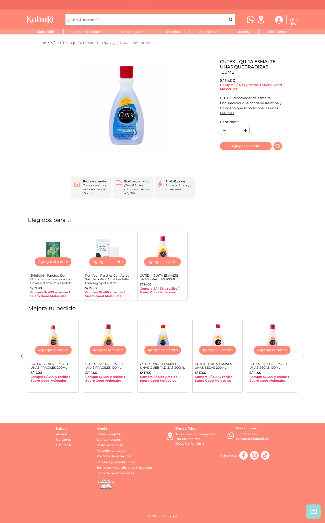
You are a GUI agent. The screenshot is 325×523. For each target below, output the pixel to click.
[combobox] (150, 20)
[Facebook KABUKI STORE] (243, 455)
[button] (293, 21)
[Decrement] (224, 130)
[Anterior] (21, 356)
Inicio (48, 43)
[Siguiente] (303, 356)
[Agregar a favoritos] (277, 146)
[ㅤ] (276, 19)
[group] (162, 266)
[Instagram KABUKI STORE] (254, 455)
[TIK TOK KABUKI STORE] (265, 455)
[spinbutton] (235, 130)
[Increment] (246, 130)
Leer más (227, 113)
